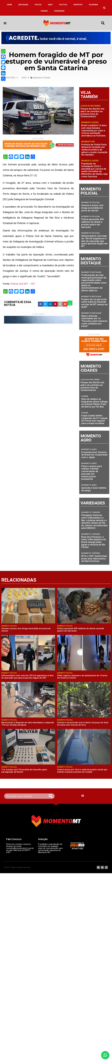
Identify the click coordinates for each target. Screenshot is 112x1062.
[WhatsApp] (3, 51)
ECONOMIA (93, 5)
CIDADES (44, 11)
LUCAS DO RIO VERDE (91, 106)
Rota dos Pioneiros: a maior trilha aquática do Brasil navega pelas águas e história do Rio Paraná (93, 542)
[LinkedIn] (3, 73)
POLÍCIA (38, 5)
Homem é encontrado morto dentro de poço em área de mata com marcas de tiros (82, 723)
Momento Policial (41, 77)
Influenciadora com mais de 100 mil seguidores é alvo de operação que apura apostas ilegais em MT (94, 240)
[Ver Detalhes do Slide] (56, 38)
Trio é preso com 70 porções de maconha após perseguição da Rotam (24, 770)
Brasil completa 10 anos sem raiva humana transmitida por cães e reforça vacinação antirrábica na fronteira (94, 130)
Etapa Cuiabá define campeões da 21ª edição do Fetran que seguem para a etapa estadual (94, 419)
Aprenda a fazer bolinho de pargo (93, 489)
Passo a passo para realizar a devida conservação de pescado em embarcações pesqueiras (91, 472)
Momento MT (88, 142)
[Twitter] (3, 62)
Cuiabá (84, 396)
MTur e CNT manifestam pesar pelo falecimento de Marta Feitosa (94, 558)
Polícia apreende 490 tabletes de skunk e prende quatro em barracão (92, 223)
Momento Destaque (91, 272)
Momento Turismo (90, 512)
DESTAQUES (23, 5)
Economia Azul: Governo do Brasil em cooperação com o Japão (94, 455)
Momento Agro (89, 449)
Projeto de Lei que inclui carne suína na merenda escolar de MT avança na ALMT (94, 303)
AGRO (50, 5)
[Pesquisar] (50, 796)
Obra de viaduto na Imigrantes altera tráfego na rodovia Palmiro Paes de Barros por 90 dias (94, 403)
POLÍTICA (63, 5)
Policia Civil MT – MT (23, 283)
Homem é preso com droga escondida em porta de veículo (92, 208)
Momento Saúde (90, 122)
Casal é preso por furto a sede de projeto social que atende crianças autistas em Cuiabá (82, 770)
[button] (104, 8)
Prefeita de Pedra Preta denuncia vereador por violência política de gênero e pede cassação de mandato (94, 149)
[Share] (3, 78)
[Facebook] (3, 57)
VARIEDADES (59, 11)
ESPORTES (78, 5)
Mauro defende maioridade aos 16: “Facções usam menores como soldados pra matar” (94, 321)
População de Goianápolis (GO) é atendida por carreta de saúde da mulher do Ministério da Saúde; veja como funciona (94, 170)
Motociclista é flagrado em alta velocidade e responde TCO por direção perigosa (27, 723)
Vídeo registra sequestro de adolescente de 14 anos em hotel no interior (82, 676)
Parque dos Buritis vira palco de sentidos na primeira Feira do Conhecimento (92, 112)
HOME (9, 5)
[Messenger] (3, 67)
